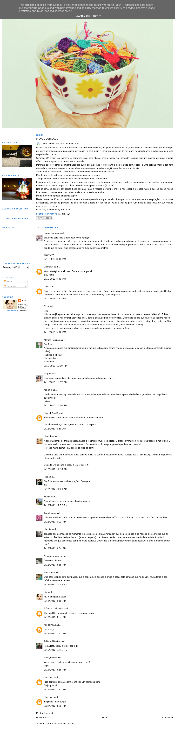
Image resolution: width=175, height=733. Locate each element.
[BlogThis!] (41, 218)
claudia (47, 529)
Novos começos (47, 138)
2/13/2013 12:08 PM (56, 584)
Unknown (48, 267)
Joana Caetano (51, 233)
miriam (47, 390)
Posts (9, 281)
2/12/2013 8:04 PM (55, 548)
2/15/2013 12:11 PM (56, 650)
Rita (46, 477)
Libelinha (48, 436)
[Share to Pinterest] (50, 218)
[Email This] (37, 218)
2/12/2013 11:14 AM (56, 489)
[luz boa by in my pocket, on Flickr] (41, 144)
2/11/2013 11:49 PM (56, 405)
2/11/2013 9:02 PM (55, 332)
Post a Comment (44, 713)
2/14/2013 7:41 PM (55, 633)
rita (45, 592)
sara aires (49, 572)
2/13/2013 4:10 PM (55, 601)
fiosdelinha (49, 625)
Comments (11, 286)
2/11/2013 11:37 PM (56, 382)
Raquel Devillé (51, 413)
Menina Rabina (51, 340)
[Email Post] (67, 214)
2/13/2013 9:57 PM (55, 617)
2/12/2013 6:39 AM (55, 429)
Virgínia (47, 373)
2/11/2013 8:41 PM (55, 259)
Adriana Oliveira (52, 641)
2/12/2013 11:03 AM (56, 469)
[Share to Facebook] (47, 218)
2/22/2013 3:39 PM (55, 706)
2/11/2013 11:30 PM (56, 366)
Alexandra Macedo (53, 556)
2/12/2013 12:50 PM (56, 505)
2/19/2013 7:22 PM (55, 689)
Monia (47, 497)
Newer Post (42, 717)
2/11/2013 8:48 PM (55, 279)
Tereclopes (49, 513)
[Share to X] (44, 218)
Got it (97, 16)
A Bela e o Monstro (53, 608)
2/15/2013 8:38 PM (55, 670)
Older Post (167, 717)
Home (105, 717)
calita (46, 286)
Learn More (83, 16)
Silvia (46, 306)
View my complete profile (23, 306)
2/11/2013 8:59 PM (55, 299)
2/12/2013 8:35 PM (55, 565)
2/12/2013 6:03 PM (55, 522)
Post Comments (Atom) (61, 723)
